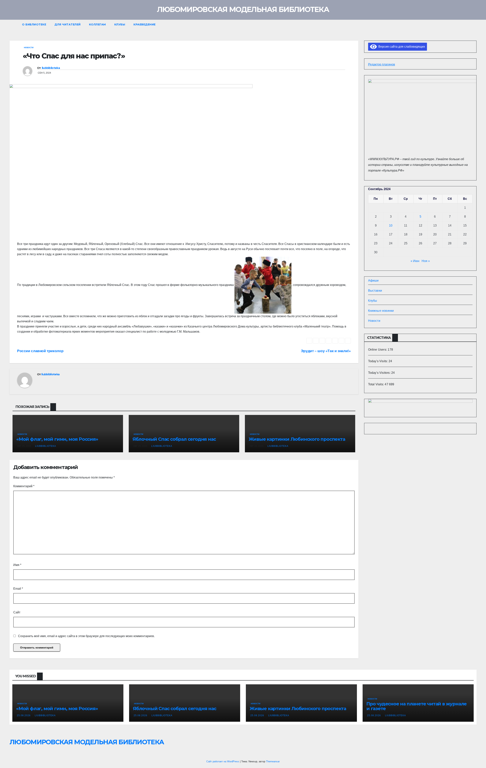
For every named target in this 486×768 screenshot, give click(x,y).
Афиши (373, 280)
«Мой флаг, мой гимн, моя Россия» (57, 439)
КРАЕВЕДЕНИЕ (144, 24)
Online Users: (378, 349)
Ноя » (426, 261)
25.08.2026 (24, 715)
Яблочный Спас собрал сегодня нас (174, 439)
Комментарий (23, 486)
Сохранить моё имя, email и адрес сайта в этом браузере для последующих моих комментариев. (86, 636)
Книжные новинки (381, 310)
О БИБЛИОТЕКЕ (34, 24)
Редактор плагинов (381, 64)
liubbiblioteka (51, 68)
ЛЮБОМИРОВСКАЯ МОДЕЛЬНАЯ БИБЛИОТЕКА (243, 9)
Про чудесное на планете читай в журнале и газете (416, 706)
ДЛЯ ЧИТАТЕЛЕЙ (67, 24)
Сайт (16, 612)
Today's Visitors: (379, 372)
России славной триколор (40, 351)
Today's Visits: (378, 361)
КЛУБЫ (119, 24)
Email (18, 588)
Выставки (375, 290)
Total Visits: (376, 384)
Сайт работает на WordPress (223, 761)
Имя (17, 565)
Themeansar (273, 761)
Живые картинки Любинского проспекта (297, 439)
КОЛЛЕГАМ (97, 24)
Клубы (372, 300)
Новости (28, 47)
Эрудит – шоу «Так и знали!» (326, 351)
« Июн (415, 261)
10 (390, 225)
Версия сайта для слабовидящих (401, 46)
